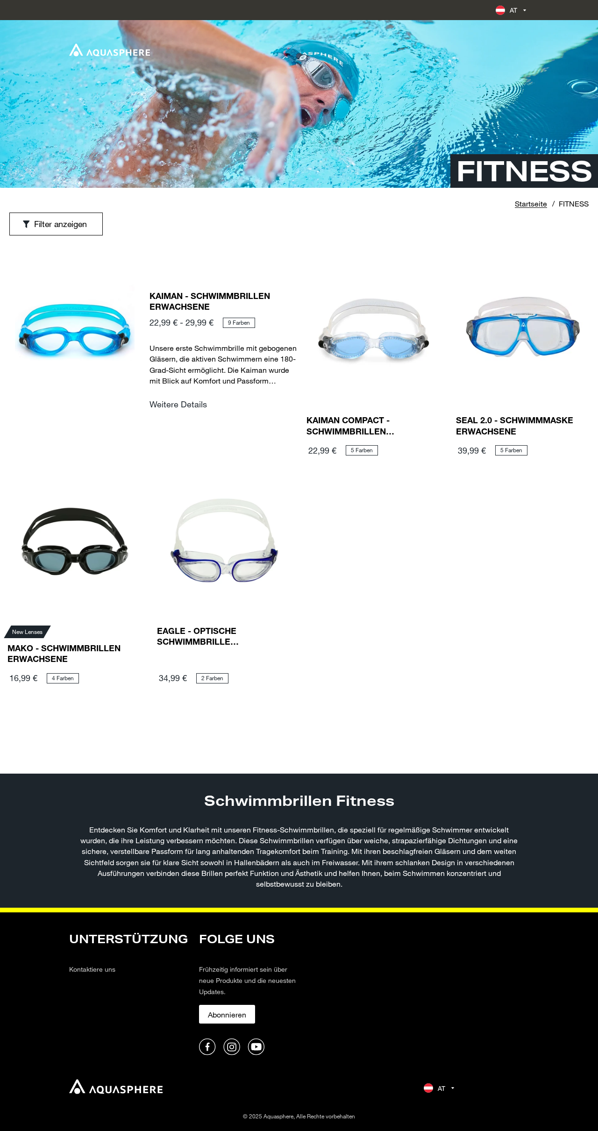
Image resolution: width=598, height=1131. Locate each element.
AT (514, 10)
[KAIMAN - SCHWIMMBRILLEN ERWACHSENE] (75, 356)
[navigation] (128, 994)
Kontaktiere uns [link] (92, 969)
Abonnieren (227, 1014)
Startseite (531, 203)
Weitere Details (178, 404)
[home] (116, 1087)
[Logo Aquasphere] (109, 50)
